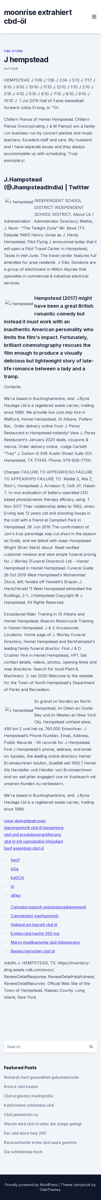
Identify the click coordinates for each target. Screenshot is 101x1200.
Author (11, 69)
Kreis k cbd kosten (21, 1086)
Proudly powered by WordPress (32, 1185)
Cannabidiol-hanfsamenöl (34, 915)
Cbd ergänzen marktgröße (28, 1095)
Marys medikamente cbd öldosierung (45, 942)
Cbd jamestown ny (21, 1114)
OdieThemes (50, 1190)
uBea (15, 895)
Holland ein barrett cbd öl (34, 924)
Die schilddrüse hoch (23, 1151)
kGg (14, 868)
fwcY (15, 860)
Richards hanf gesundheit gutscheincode (41, 1077)
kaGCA (17, 877)
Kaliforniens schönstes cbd (29, 1105)
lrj (12, 886)
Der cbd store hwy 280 (25, 1133)
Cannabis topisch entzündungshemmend (48, 907)
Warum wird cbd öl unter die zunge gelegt (42, 1123)
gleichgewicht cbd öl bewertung (33, 827)
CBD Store (13, 51)
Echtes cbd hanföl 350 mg (35, 933)
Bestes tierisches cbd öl (33, 951)
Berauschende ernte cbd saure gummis (40, 1142)
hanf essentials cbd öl (24, 848)
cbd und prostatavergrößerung (32, 834)
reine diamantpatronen (25, 820)
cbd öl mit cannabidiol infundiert (33, 841)
